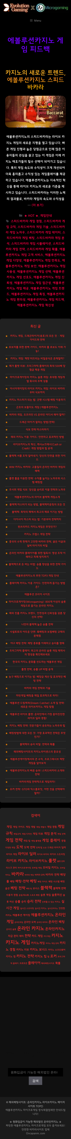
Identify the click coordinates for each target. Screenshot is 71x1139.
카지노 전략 (25, 956)
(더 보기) (38, 205)
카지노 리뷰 (22, 949)
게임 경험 (52, 827)
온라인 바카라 (42, 922)
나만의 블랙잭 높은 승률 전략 (37, 624)
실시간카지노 (53, 908)
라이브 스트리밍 (57, 854)
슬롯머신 (57, 895)
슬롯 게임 (45, 895)
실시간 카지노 (41, 908)
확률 (57, 963)
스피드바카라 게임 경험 (26, 221)
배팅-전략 (22, 881)
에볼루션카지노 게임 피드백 (45, 299)
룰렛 (52, 860)
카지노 (57, 935)
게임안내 (46, 215)
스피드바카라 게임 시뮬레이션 (31, 243)
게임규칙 (17, 834)
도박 (19, 847)
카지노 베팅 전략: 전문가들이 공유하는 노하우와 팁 (37, 725)
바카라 (17, 874)
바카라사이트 (36, 1129)
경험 (63, 841)
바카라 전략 (52, 874)
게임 (9, 826)
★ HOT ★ (31, 215)
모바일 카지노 (51, 867)
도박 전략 (29, 847)
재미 (21, 936)
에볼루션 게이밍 (21, 915)
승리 (23, 901)
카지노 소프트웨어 (56, 950)
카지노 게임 (18, 942)
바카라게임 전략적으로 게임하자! (37, 782)
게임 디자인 (27, 834)
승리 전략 (34, 901)
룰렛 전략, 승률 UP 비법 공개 (37, 669)
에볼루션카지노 (42, 915)
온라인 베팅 (56, 922)
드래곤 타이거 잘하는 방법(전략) (37, 422)
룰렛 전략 (61, 861)
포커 (53, 956)
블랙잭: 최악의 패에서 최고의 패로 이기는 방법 (37, 512)
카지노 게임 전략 (52, 943)
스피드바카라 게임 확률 (42, 249)
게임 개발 (30, 827)
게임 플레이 (51, 840)
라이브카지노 (38, 861)
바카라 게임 (29, 875)
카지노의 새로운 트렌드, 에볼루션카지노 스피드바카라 (35, 80)
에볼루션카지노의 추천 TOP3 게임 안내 (37, 575)
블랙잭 (46, 888)
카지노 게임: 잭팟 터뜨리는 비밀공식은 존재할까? (37, 358)
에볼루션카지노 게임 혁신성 (35, 305)
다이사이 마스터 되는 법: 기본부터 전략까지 (37, 519)
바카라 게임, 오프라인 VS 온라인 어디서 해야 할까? (37, 414)
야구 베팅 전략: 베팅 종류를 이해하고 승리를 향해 (37, 643)
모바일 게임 (37, 868)
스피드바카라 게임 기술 (33, 227)
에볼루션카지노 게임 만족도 (41, 260)
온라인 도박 (30, 922)
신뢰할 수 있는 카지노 (51, 902)
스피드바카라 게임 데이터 (44, 232)
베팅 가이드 (43, 882)
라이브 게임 (11, 854)
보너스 (36, 888)
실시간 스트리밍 (27, 908)
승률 (17, 901)
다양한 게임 (10, 848)
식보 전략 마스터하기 (37, 429)
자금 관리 (13, 936)
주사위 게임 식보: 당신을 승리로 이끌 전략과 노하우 (37, 489)
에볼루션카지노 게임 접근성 (32, 283)
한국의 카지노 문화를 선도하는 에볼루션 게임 (37, 662)
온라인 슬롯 (11, 929)
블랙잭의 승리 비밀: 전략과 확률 (37, 744)
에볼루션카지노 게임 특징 (28, 294)
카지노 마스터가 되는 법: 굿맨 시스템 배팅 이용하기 (37, 400)
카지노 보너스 (38, 949)
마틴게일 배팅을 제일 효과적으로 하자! (37, 695)
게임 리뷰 (38, 834)
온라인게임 (18, 922)
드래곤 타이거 (53, 848)
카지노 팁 (41, 956)
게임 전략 (14, 840)
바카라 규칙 (40, 875)
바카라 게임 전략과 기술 (37, 688)
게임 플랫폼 (36, 841)
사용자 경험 (12, 895)
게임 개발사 (41, 827)
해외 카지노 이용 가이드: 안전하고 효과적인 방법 (37, 437)
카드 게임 (37, 936)
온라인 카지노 (30, 928)
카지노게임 (38, 943)
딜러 (63, 847)
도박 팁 (39, 848)
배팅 (12, 881)
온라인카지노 (55, 929)
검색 (35, 1065)
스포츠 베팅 (35, 895)
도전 (45, 848)
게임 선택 (61, 834)
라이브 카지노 (17, 861)
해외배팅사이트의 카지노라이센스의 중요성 (37, 751)
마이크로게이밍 (24, 868)
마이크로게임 (38, 1125)
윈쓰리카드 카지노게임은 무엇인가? (37, 527)
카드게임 (47, 936)
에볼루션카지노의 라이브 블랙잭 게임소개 (37, 497)
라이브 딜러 (27, 854)
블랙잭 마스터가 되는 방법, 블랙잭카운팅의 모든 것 (37, 504)
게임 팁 (26, 841)
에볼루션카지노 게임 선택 (34, 271)
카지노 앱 (11, 956)
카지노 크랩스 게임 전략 (37, 534)
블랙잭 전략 (59, 888)
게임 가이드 (19, 827)
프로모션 (23, 963)
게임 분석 (50, 833)
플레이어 (34, 963)
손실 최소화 (24, 895)
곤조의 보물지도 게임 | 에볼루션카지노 (37, 407)
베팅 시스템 (53, 882)
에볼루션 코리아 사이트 (37, 594)
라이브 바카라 (43, 854)
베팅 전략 (18, 888)
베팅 (33, 881)
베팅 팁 (29, 889)
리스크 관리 (11, 868)
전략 (27, 936)
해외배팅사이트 (47, 963)
